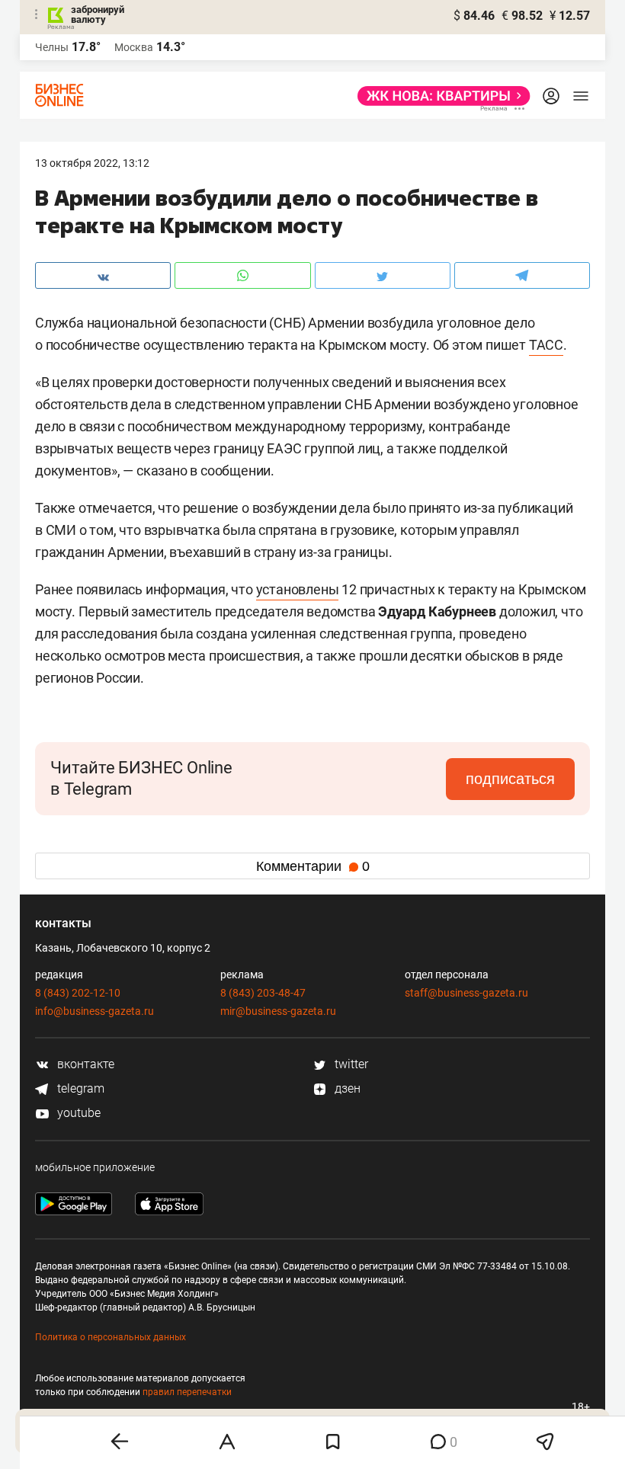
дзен (346, 1088)
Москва (133, 47)
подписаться (510, 778)
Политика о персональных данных (110, 1337)
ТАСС (546, 345)
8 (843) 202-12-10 (77, 993)
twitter (350, 1064)
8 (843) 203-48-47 (263, 993)
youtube (77, 1113)
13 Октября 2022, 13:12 (92, 163)
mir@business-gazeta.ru (278, 1011)
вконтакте (84, 1064)
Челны (52, 47)
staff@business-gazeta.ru (466, 993)
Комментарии (313, 866)
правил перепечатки (187, 1392)
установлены (297, 589)
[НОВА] (439, 96)
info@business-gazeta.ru (94, 1011)
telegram (79, 1088)
